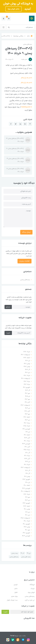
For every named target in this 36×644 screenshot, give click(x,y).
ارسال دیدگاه (26, 232)
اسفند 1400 (27, 485)
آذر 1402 (27, 470)
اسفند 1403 (26, 506)
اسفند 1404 (27, 357)
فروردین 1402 (26, 488)
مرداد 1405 (27, 449)
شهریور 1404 (26, 503)
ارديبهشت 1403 (25, 405)
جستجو (8, 307)
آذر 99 (22, 553)
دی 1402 (27, 372)
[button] (9, 18)
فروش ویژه (31, 592)
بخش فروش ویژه (13, 9)
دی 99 (28, 553)
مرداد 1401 (27, 455)
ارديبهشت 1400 (25, 491)
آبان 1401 (27, 402)
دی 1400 (27, 515)
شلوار (16, 592)
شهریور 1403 (26, 479)
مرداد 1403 (27, 381)
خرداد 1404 (27, 494)
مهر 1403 (27, 399)
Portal (12, 636)
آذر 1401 (28, 473)
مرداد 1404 (27, 384)
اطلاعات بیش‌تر (25, 261)
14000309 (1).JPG (26, 78)
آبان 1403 (27, 438)
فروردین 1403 (26, 536)
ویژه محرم (14, 596)
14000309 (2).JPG (26, 83)
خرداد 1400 (27, 521)
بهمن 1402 (27, 363)
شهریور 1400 (26, 524)
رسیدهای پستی (27, 44)
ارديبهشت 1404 (25, 467)
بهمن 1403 (27, 366)
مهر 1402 (27, 393)
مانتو (16, 588)
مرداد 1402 (27, 423)
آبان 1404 (27, 458)
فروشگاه (32, 584)
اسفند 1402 (27, 417)
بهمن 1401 (27, 476)
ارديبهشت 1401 (25, 378)
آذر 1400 (27, 452)
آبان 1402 (27, 411)
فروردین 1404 (26, 443)
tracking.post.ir (26, 107)
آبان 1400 (27, 447)
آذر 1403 (27, 369)
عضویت (8, 333)
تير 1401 (28, 432)
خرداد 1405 (27, 426)
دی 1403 (27, 420)
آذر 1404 (27, 390)
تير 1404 (27, 461)
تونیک (32, 588)
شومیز (16, 584)
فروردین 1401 (26, 429)
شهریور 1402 (26, 533)
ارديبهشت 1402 (25, 354)
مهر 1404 (27, 414)
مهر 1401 (27, 497)
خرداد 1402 (27, 375)
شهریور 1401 (26, 387)
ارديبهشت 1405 (25, 518)
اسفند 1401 (27, 435)
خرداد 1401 (27, 464)
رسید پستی (14, 553)
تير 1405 (27, 396)
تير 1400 (27, 482)
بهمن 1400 (27, 509)
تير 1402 (27, 360)
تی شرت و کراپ (29, 600)
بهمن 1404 (27, 527)
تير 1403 (27, 408)
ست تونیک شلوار (12, 600)
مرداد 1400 (27, 441)
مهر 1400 (27, 530)
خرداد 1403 (27, 351)
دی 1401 (27, 512)
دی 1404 (27, 500)
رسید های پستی (25, 557)
